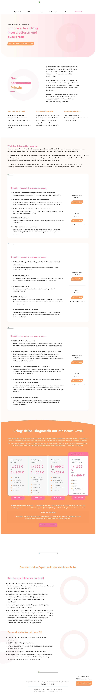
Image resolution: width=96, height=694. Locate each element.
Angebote (29, 682)
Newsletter (51, 684)
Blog (43, 682)
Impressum (37, 689)
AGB (42, 689)
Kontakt (43, 684)
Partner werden (57, 689)
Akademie (37, 682)
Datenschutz (48, 689)
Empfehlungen (64, 682)
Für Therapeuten (52, 682)
